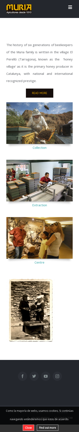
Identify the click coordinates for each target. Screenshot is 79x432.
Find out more (47, 427)
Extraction (39, 205)
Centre (39, 262)
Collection (40, 147)
